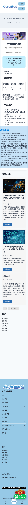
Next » (16, 308)
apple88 (10, 22)
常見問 (4, 433)
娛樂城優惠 (5, 402)
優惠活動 (4, 321)
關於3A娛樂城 (6, 429)
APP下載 (4, 421)
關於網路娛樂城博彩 (8, 425)
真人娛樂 (4, 328)
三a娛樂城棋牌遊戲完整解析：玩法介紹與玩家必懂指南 (13, 249)
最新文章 (4, 326)
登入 (22, 4)
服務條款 (6, 276)
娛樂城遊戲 (5, 323)
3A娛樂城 (5, 318)
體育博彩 (4, 410)
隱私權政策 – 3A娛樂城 (9, 477)
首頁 (3, 395)
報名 (22, 9)
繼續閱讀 (7, 224)
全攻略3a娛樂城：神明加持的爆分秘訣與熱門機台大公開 (13, 198)
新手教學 (4, 399)
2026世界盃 (5, 414)
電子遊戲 (4, 330)
